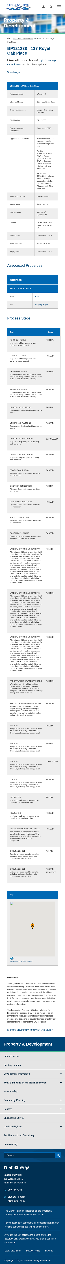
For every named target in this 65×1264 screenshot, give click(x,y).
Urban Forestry (11, 1056)
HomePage (8, 38)
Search (51, 7)
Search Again (14, 72)
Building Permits (12, 1065)
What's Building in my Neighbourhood (25, 1082)
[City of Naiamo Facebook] (5, 1168)
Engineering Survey (14, 1118)
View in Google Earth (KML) (21, 961)
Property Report (41, 305)
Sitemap (49, 1250)
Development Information (17, 1073)
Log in (43, 7)
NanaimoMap (10, 1091)
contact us (18, 1227)
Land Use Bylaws (13, 1126)
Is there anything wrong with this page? (30, 1029)
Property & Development (23, 39)
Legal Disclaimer (13, 1250)
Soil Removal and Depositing (19, 1135)
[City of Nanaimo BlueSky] (28, 1168)
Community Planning (14, 1100)
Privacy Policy (33, 1250)
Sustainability (11, 1144)
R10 (37, 297)
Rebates (8, 1109)
